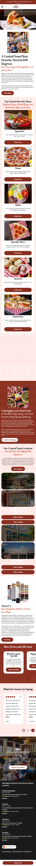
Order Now (18, 863)
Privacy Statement (17, 851)
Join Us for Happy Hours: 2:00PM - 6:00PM (19, 1)
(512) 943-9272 (6, 792)
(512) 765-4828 (6, 806)
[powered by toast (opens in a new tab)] (9, 847)
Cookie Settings (27, 851)
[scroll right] (33, 679)
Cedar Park (5, 804)
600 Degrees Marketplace (8, 791)
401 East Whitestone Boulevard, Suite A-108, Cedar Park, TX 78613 (17, 808)
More (7, 717)
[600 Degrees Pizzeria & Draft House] (16, 6)
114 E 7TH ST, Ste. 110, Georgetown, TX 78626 (14, 794)
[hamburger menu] (2, 6)
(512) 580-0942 (6, 834)
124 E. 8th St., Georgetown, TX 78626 (12, 823)
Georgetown (5, 819)
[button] (3, 2)
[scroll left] (23, 679)
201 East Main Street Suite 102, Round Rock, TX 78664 (16, 836)
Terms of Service (6, 851)
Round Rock (5, 832)
